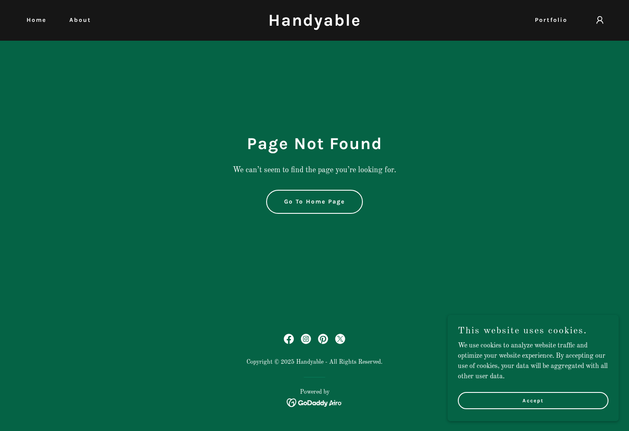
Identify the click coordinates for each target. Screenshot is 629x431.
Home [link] (36, 20)
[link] (314, 24)
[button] (599, 20)
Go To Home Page (314, 201)
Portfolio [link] (551, 20)
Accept (533, 400)
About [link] (80, 20)
